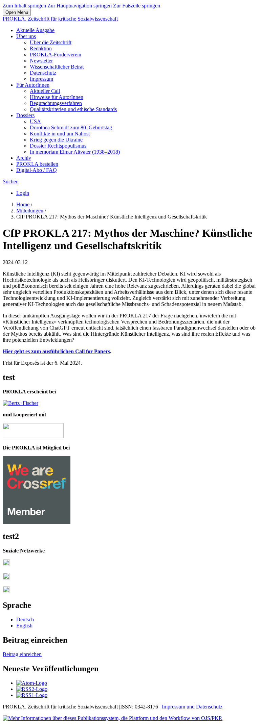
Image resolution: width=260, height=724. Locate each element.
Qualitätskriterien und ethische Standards (73, 109)
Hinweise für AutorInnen (56, 97)
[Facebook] (6, 564)
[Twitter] (6, 577)
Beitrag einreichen (22, 654)
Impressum (41, 79)
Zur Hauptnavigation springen (79, 5)
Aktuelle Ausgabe (35, 30)
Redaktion (41, 48)
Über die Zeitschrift (50, 42)
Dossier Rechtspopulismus (58, 146)
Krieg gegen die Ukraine (56, 140)
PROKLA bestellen (37, 164)
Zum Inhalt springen (24, 5)
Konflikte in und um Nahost (60, 133)
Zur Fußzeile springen (136, 5)
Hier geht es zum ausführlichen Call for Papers (56, 351)
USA (35, 121)
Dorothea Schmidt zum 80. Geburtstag (71, 127)
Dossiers (25, 115)
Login (22, 193)
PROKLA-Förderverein (55, 54)
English (24, 625)
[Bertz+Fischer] (20, 403)
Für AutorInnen (32, 85)
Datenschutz (43, 73)
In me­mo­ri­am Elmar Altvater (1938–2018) (75, 152)
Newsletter (41, 60)
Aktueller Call (45, 91)
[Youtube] (6, 591)
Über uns (26, 36)
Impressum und (179, 706)
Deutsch (25, 619)
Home (23, 204)
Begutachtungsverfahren (56, 103)
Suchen (11, 181)
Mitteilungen (30, 210)
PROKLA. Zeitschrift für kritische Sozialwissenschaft (60, 19)
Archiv (23, 158)
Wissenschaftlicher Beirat (57, 67)
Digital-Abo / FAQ (36, 170)
